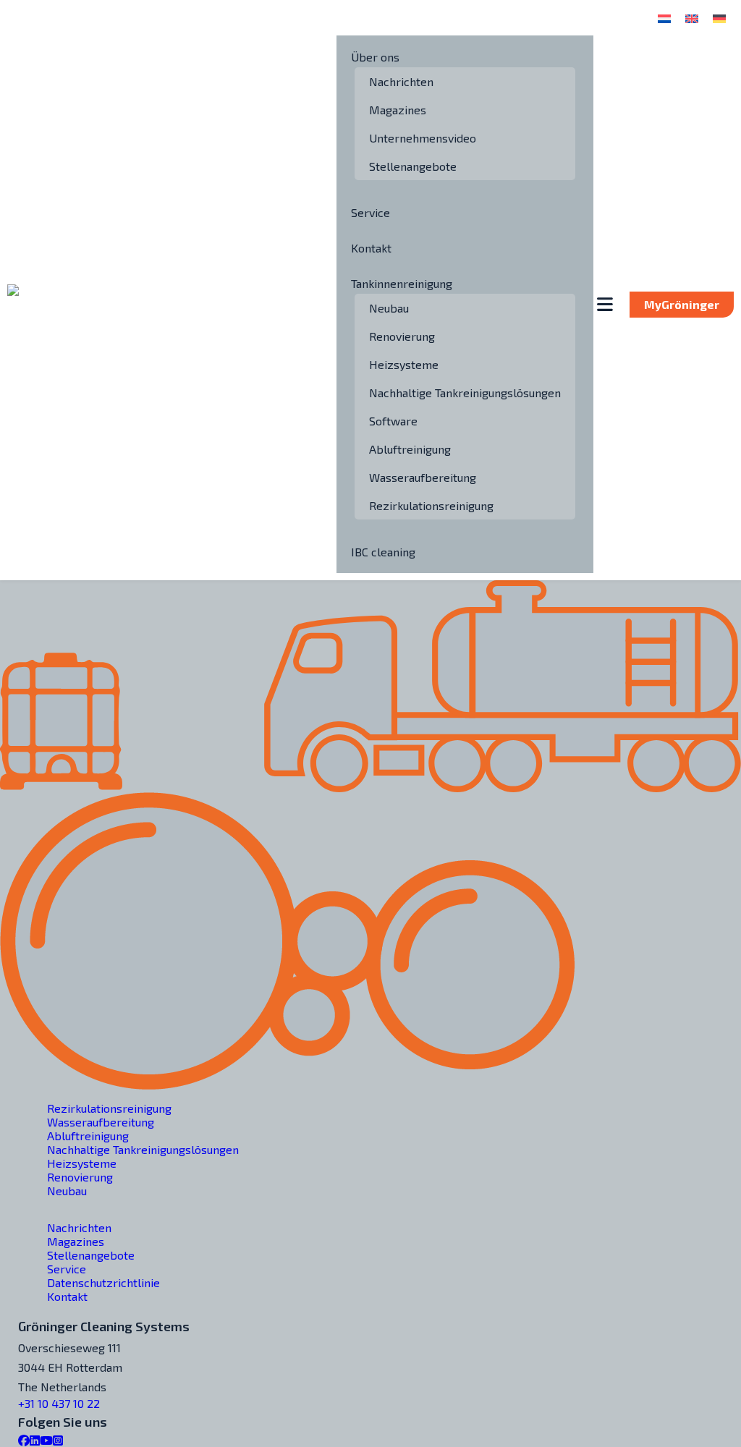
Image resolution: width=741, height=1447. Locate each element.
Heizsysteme (404, 364)
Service (370, 212)
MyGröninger (681, 304)
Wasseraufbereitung (422, 477)
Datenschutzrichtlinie (103, 1282)
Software (393, 421)
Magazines (397, 109)
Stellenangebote (413, 166)
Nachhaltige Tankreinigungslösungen (465, 392)
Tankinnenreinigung (401, 283)
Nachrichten (401, 81)
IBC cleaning (383, 552)
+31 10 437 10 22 (59, 1403)
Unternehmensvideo (422, 138)
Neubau (389, 308)
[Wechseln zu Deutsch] (719, 17)
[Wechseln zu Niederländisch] (664, 17)
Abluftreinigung (410, 449)
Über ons (375, 57)
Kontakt (371, 248)
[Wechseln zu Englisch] (692, 17)
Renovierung (402, 336)
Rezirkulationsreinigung (431, 505)
